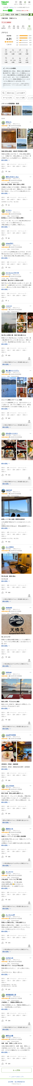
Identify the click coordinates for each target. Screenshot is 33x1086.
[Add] (29, 19)
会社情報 (10, 1082)
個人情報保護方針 (20, 1082)
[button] (6, 110)
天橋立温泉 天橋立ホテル (9, 18)
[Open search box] (3, 93)
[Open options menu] (30, 122)
